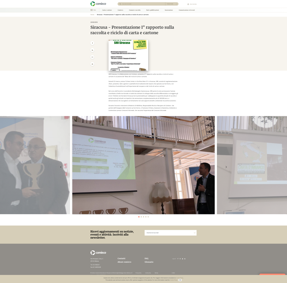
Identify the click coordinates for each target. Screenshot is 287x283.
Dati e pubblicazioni (152, 10)
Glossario (149, 262)
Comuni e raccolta (134, 10)
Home (92, 14)
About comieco (124, 262)
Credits (173, 273)
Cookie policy (148, 273)
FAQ (146, 258)
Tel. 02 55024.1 (95, 265)
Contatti (121, 258)
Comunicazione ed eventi (187, 10)
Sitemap (156, 273)
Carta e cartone (107, 10)
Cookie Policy (179, 278)
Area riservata (193, 4)
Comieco (120, 10)
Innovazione (169, 10)
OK (180, 280)
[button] (226, 167)
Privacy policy (138, 273)
